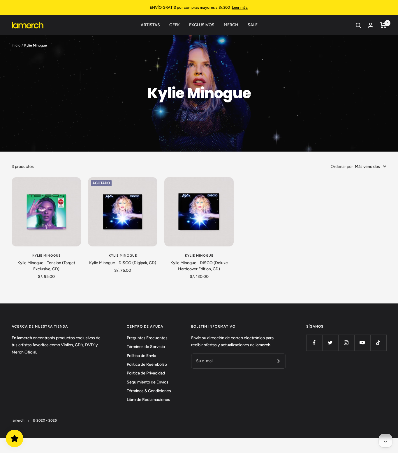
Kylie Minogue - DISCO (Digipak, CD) (122, 262)
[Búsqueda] (358, 25)
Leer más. (240, 7)
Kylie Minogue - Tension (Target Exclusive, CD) (46, 265)
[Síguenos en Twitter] (330, 343)
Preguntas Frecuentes (147, 337)
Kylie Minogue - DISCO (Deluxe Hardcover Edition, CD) (199, 265)
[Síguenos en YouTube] (362, 343)
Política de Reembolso (147, 364)
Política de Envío (141, 355)
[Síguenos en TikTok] (378, 343)
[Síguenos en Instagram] (346, 343)
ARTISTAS (150, 24)
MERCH (231, 24)
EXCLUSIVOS (201, 24)
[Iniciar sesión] (370, 25)
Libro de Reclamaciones (148, 399)
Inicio (16, 45)
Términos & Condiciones (149, 390)
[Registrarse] (277, 361)
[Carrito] (383, 25)
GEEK (174, 24)
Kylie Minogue (46, 255)
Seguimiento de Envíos (147, 382)
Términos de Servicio (146, 346)
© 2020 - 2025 (45, 420)
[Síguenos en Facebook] (314, 343)
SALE (253, 24)
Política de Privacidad (146, 373)
